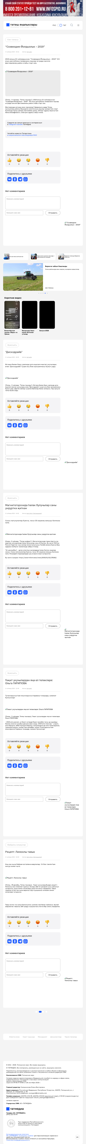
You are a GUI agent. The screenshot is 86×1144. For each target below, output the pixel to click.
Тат (64, 25)
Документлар (55, 1037)
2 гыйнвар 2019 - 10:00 (12, 857)
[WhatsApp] (25, 179)
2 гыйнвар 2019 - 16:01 (12, 357)
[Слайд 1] (38, 293)
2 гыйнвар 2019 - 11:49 (12, 688)
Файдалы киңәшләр (16, 845)
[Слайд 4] (45, 293)
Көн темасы (12, 39)
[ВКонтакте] (9, 179)
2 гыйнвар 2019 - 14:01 (12, 513)
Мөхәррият (42, 1037)
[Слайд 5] (47, 293)
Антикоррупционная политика (17, 1134)
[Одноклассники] (15, 179)
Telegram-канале (16, 124)
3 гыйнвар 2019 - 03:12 (12, 51)
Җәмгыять (12, 345)
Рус (54, 25)
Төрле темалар (71, 1037)
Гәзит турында (29, 1037)
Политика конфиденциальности (18, 1140)
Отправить (52, 213)
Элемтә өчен (14, 1037)
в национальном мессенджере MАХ (22, 135)
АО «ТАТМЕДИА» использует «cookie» (20, 1136)
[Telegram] (20, 179)
